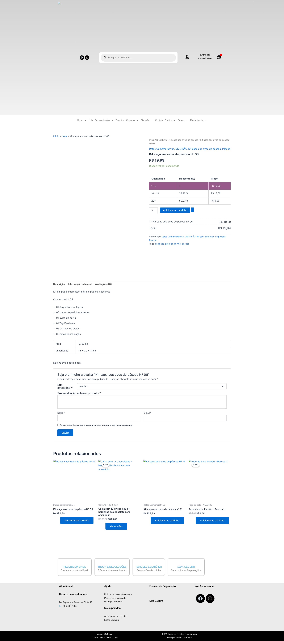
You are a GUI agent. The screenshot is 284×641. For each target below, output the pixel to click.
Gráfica (168, 120)
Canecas (130, 120)
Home (80, 120)
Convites (120, 120)
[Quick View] (58, 520)
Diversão (145, 120)
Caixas (181, 120)
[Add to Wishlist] (192, 209)
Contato (159, 120)
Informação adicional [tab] (80, 284)
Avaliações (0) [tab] (103, 284)
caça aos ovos (162, 243)
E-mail (147, 413)
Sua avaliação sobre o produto (79, 393)
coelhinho (176, 243)
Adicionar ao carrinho (175, 210)
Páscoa (226, 148)
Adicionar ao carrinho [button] (77, 520)
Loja (91, 120)
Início (56, 136)
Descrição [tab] (59, 284)
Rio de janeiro (196, 120)
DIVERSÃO (161, 140)
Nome (61, 413)
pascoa (185, 243)
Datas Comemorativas (161, 148)
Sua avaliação (65, 386)
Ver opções (116, 526)
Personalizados (102, 120)
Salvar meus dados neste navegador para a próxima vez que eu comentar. (96, 425)
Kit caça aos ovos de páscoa (183, 140)
